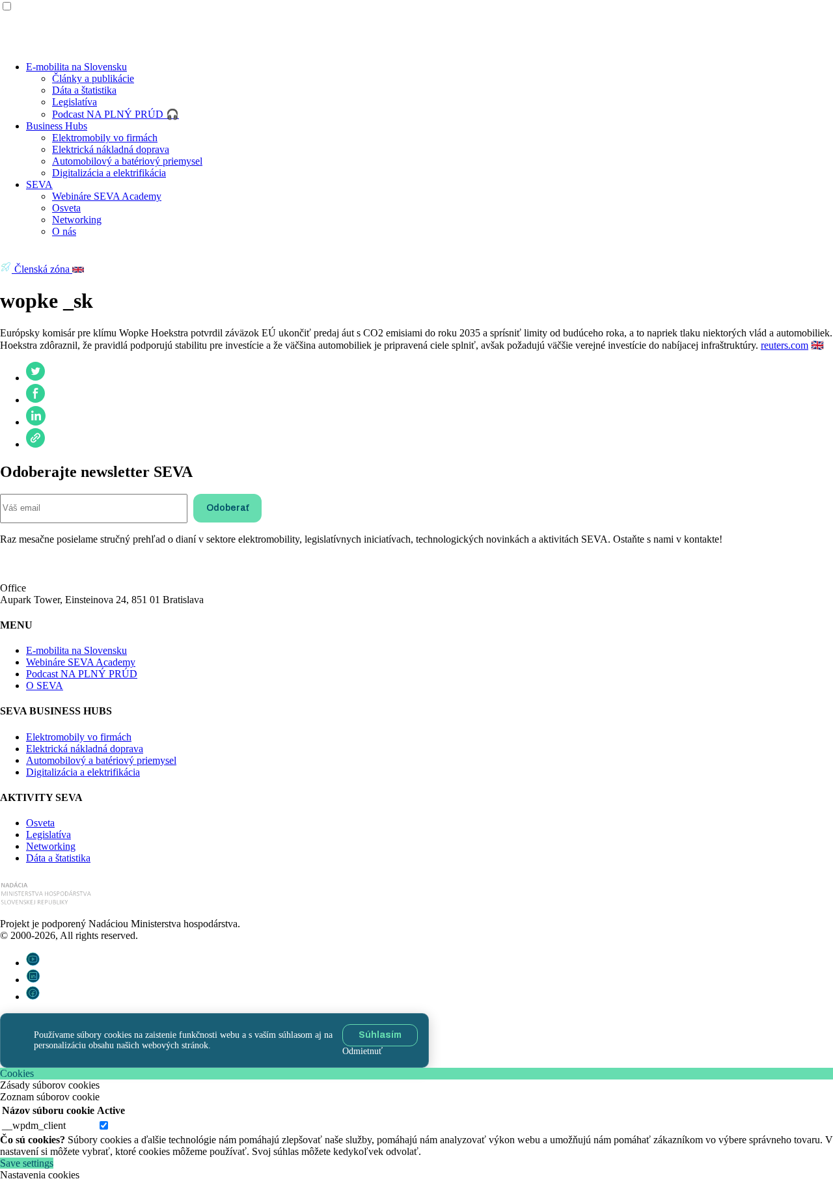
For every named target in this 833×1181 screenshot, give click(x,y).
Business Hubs (56, 125)
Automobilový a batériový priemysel (127, 161)
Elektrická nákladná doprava (110, 149)
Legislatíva (74, 101)
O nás (64, 231)
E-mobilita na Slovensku (76, 66)
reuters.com (784, 345)
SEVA (39, 184)
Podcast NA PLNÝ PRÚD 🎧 (115, 114)
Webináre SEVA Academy (106, 196)
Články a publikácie (93, 78)
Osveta (66, 207)
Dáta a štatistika (84, 90)
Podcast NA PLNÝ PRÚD (81, 673)
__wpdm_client (34, 1125)
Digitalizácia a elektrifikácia (109, 172)
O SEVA (44, 685)
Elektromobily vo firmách (104, 137)
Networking (77, 219)
